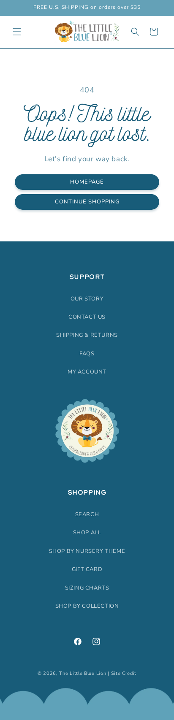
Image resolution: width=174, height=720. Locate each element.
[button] (17, 31)
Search (87, 514)
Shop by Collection (87, 606)
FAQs (86, 353)
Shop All (87, 532)
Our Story (87, 299)
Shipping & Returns (87, 335)
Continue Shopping (87, 202)
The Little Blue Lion (82, 673)
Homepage (87, 182)
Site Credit (124, 673)
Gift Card (87, 569)
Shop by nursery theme (87, 551)
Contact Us (87, 317)
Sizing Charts (87, 588)
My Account (87, 372)
